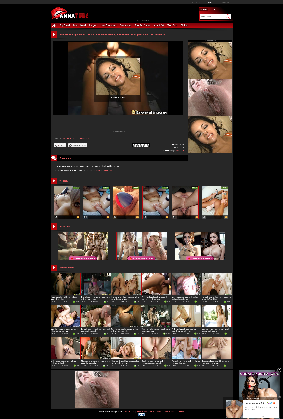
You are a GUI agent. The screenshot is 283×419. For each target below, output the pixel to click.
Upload (225, 2)
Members (213, 9)
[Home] (54, 25)
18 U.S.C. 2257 (155, 412)
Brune (82, 139)
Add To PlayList (79, 145)
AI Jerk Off (158, 25)
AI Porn (184, 25)
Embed (62, 145)
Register (196, 2)
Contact (181, 412)
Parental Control (169, 412)
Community (125, 25)
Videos (203, 9)
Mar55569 (179, 151)
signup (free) (108, 171)
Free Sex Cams (142, 25)
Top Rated (65, 25)
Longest (93, 25)
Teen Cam (172, 25)
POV (87, 139)
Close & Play (118, 97)
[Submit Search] (228, 16)
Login (210, 2)
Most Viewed (79, 25)
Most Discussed (108, 25)
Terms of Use (141, 412)
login (98, 171)
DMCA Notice (129, 412)
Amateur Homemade (70, 139)
